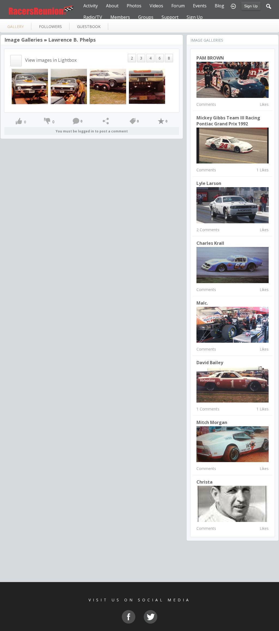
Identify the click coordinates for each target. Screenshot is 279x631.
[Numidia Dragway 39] (108, 86)
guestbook (89, 26)
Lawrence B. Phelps (72, 39)
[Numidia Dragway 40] (147, 86)
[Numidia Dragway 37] (30, 86)
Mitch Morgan (211, 422)
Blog (219, 6)
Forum (178, 6)
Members (120, 17)
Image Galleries (23, 39)
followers (50, 26)
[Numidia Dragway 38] (69, 86)
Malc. (202, 303)
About (112, 6)
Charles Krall (210, 243)
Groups (145, 17)
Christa (204, 482)
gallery (15, 26)
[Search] (268, 5)
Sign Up (251, 6)
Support (170, 17)
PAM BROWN (210, 58)
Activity (90, 6)
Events (200, 6)
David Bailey (209, 363)
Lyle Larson (208, 183)
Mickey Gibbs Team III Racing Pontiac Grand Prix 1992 (228, 121)
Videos (156, 6)
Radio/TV (92, 17)
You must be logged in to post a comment (92, 131)
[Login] (233, 5)
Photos (134, 6)
